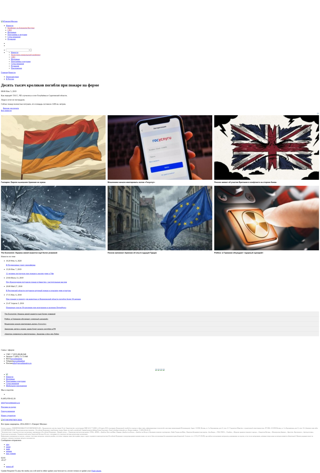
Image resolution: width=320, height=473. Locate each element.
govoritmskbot (16, 359)
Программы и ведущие (17, 35)
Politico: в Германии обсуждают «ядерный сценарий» (26, 319)
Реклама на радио (8, 407)
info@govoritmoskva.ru (22, 363)
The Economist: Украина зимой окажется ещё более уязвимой (29, 314)
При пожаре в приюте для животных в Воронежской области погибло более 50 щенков (43, 299)
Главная (4, 72)
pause (8, 447)
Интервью (12, 32)
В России (10, 79)
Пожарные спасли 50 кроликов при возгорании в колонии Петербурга (36, 307)
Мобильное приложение (16, 386)
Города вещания (8, 411)
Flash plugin (96, 471)
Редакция (12, 39)
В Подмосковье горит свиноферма (20, 265)
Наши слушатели (8, 415)
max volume (11, 453)
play (7, 444)
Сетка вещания (14, 37)
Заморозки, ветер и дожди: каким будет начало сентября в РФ (30, 329)
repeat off (10, 466)
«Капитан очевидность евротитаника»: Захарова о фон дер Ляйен (31, 334)
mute (8, 449)
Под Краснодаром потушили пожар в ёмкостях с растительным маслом (36, 282)
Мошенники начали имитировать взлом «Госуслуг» (25, 324)
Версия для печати (11, 108)
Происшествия (12, 77)
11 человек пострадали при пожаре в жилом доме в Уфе (30, 273)
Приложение (16, 68)
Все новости (6, 110)
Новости (9, 26)
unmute (9, 451)
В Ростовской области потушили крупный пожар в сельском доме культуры (38, 290)
